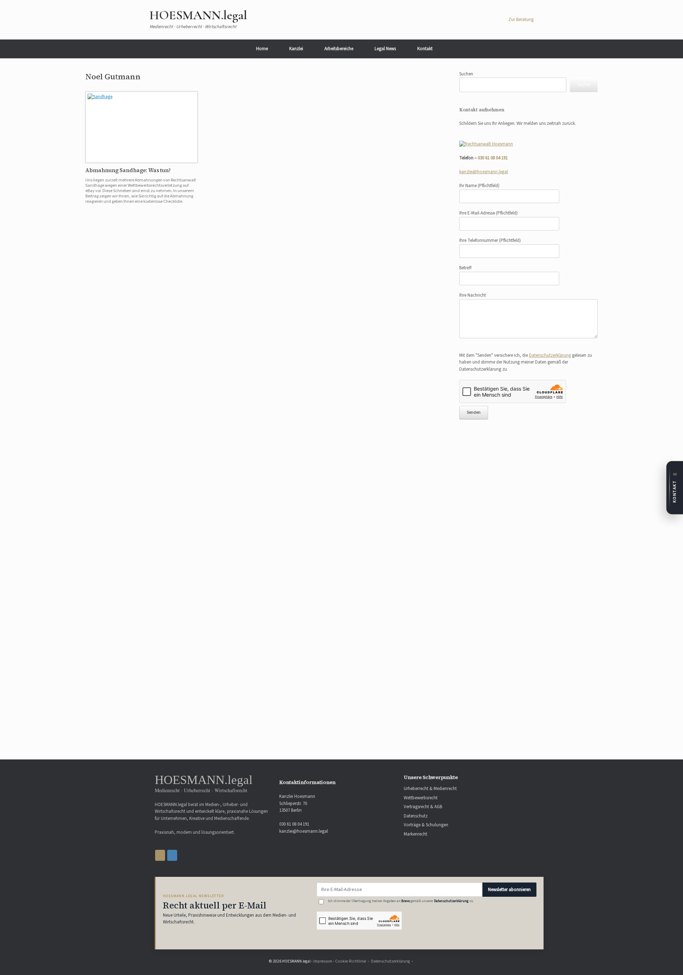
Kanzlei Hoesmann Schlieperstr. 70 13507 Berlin (297, 803)
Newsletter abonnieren (509, 889)
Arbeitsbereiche (338, 49)
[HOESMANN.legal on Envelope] (172, 855)
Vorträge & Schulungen (426, 825)
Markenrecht (415, 834)
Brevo (405, 901)
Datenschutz (416, 816)
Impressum (322, 961)
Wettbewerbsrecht (421, 798)
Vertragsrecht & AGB (423, 807)
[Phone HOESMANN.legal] (160, 855)
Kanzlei (296, 49)
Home (262, 49)
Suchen (466, 74)
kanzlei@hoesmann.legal (483, 172)
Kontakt (425, 49)
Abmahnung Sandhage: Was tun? (128, 170)
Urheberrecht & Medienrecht (430, 788)
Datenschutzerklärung (550, 355)
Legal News (385, 49)
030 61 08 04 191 (493, 158)
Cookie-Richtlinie (350, 961)
